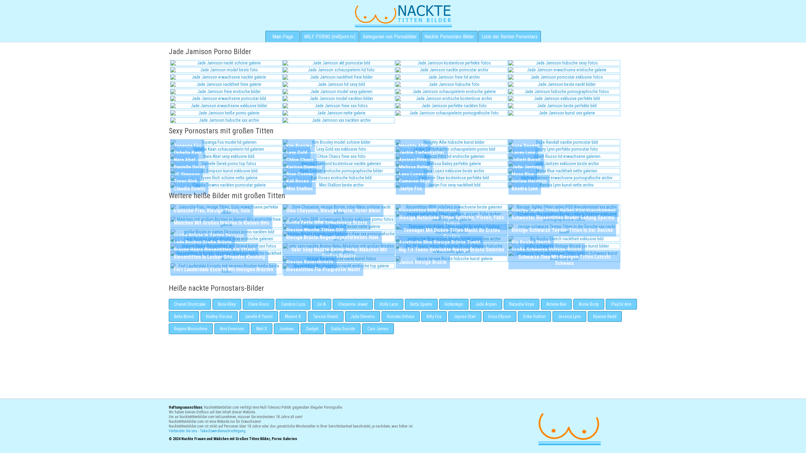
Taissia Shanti (325, 316)
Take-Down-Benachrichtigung (223, 431)
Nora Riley (227, 304)
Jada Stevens (362, 316)
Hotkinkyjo (454, 304)
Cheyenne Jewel (352, 304)
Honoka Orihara (400, 316)
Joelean (286, 328)
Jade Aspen (486, 304)
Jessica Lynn (569, 316)
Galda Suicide (343, 328)
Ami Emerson (232, 328)
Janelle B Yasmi (259, 316)
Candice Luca (293, 304)
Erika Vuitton (534, 316)
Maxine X (293, 316)
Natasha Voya (521, 304)
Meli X (261, 328)
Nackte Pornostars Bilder (449, 37)
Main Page (282, 37)
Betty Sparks (421, 304)
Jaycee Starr (465, 316)
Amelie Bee (556, 304)
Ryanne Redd (604, 316)
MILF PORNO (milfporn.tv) (329, 37)
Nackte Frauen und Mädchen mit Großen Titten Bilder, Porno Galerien (568, 428)
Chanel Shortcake (190, 304)
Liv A (321, 304)
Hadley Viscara (219, 316)
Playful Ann (621, 304)
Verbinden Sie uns (183, 431)
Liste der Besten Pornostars (509, 37)
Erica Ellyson (499, 316)
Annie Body (589, 304)
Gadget (312, 328)
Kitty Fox (434, 316)
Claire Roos (258, 304)
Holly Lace (389, 304)
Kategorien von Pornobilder (390, 37)
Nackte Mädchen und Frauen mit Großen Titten (403, 15)
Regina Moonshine (190, 328)
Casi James (378, 328)
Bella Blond (184, 316)
